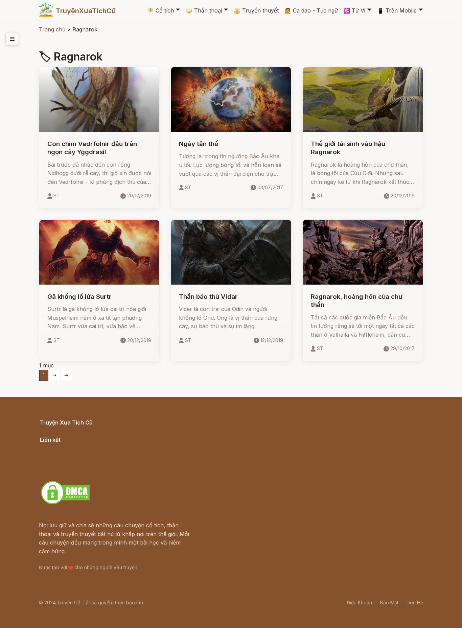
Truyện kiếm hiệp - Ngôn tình (78, 464)
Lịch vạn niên (57, 447)
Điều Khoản (359, 602)
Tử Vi (354, 10)
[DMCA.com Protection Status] (65, 503)
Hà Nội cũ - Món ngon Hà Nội (79, 456)
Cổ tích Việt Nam (61, 430)
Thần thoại (204, 10)
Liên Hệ (415, 602)
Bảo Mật (389, 602)
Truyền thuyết (256, 10)
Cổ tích (160, 10)
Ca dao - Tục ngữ (311, 10)
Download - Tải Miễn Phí (72, 473)
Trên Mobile (397, 10)
